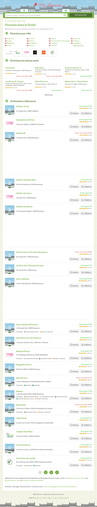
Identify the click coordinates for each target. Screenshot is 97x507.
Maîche (31, 41)
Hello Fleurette (41, 81)
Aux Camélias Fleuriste (27, 324)
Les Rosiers (10, 67)
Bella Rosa (39, 67)
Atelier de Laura (23, 193)
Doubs (9, 45)
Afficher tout (48, 95)
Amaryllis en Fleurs (25, 119)
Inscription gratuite (63, 498)
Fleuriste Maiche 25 (73, 67)
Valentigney (77, 43)
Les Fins (32, 38)
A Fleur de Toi (22, 106)
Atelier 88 (20, 133)
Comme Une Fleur (24, 431)
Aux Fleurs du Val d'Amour (28, 337)
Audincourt (10, 38)
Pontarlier (54, 43)
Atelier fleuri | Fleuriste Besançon (31, 252)
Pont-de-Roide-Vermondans (60, 41)
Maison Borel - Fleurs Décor (76, 81)
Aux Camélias (22, 278)
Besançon (10, 43)
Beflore (19, 391)
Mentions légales (47, 498)
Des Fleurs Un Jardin (26, 458)
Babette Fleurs (23, 351)
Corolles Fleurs (23, 444)
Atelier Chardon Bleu (26, 179)
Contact (55, 498)
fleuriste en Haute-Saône (76, 478)
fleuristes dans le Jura (12, 480)
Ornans (53, 38)
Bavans (9, 41)
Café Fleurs (21, 418)
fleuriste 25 (72, 486)
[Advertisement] (48, 299)
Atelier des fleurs (24, 206)
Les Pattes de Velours (14, 81)
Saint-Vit (54, 45)
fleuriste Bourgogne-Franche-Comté (56, 486)
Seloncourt (76, 38)
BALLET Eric (22, 377)
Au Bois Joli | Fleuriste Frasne (30, 265)
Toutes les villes (78, 45)
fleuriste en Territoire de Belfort (32, 480)
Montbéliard (33, 43)
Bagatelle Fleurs (23, 364)
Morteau (31, 45)
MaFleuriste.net (48, 6)
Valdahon (76, 41)
